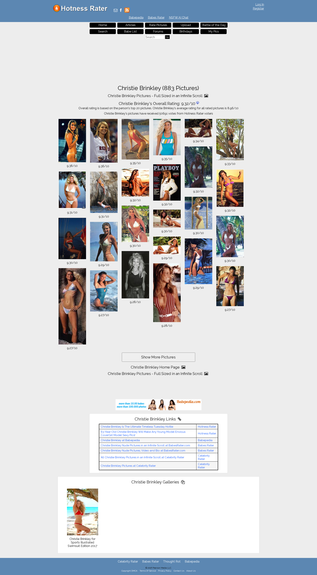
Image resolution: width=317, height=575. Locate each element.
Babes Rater (156, 17)
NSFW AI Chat (178, 17)
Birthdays (185, 31)
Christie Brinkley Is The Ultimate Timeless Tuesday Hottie (137, 426)
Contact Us (179, 570)
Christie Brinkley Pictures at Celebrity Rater (128, 465)
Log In (259, 4)
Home (103, 25)
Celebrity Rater (204, 457)
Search (103, 31)
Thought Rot (172, 561)
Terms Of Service (148, 570)
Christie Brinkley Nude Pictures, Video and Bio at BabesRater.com (143, 450)
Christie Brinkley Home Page (156, 367)
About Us (191, 570)
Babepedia (136, 17)
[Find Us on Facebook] (121, 10)
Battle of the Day (214, 25)
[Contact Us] (115, 10)
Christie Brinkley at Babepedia (120, 440)
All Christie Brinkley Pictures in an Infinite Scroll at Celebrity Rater (142, 457)
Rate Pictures (158, 25)
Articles (130, 25)
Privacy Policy (164, 570)
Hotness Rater (207, 426)
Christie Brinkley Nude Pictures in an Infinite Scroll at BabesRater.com (145, 445)
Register (258, 8)
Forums (158, 31)
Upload (186, 25)
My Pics (213, 31)
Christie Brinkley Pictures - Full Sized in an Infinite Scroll (155, 96)
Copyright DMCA (129, 570)
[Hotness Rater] (81, 11)
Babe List (130, 31)
